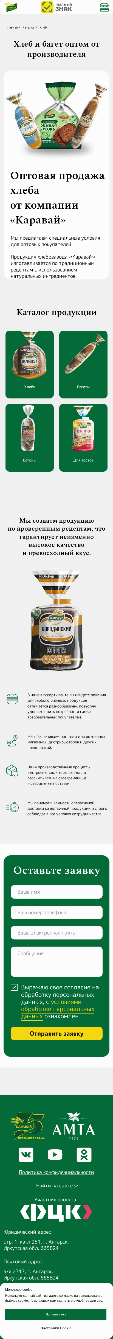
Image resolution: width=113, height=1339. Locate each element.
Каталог (28, 27)
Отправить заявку (57, 1033)
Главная (11, 27)
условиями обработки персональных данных (57, 1008)
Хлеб (43, 27)
